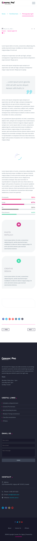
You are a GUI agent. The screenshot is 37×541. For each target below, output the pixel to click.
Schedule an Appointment (10, 403)
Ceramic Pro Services (9, 406)
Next (30, 329)
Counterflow (18, 536)
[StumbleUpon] (22, 319)
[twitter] (3, 508)
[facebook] (6, 508)
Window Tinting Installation (11, 414)
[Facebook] (3, 319)
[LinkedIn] (19, 319)
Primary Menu (33, 3)
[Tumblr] (16, 319)
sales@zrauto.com (13, 494)
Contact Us (18, 528)
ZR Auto (5, 421)
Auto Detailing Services (10, 410)
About (9, 528)
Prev (6, 329)
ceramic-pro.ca (14, 497)
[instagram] (9, 508)
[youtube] (12, 508)
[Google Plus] (10, 319)
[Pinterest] (13, 319)
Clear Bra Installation (9, 417)
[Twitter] (6, 319)
